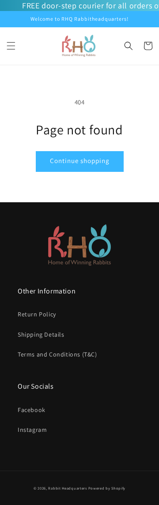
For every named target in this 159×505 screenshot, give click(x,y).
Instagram (32, 430)
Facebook (31, 410)
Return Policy (37, 314)
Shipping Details (41, 334)
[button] (11, 46)
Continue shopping (80, 160)
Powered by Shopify (107, 488)
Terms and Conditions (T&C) (57, 354)
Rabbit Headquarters (67, 488)
